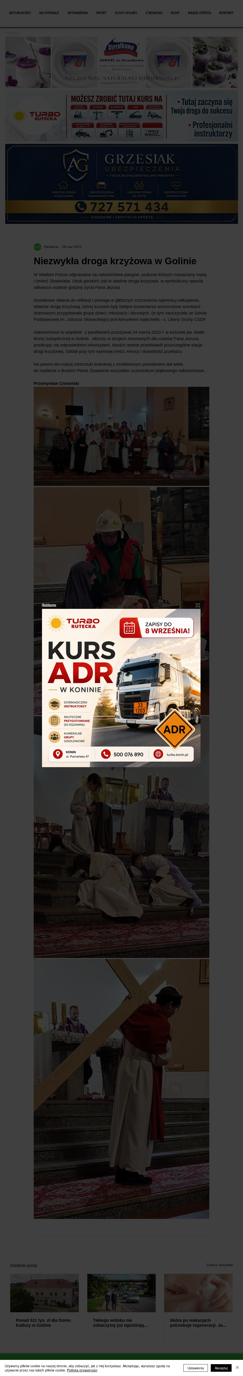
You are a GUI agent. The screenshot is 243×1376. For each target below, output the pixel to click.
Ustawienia (195, 1368)
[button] (198, 605)
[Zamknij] (237, 1368)
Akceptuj (221, 1368)
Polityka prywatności (82, 1370)
